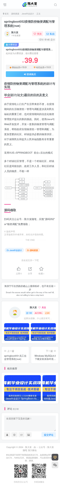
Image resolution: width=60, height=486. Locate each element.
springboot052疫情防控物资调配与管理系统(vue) (29, 23)
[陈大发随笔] (30, 4)
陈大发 (14, 32)
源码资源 (15, 13)
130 (30, 312)
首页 (6, 13)
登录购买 (31, 74)
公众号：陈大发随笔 (38, 448)
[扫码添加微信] (55, 465)
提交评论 (48, 434)
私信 (52, 33)
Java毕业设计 (28, 13)
